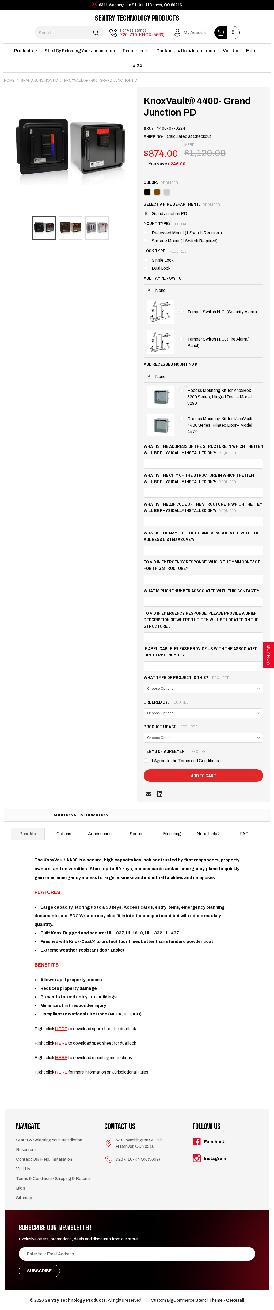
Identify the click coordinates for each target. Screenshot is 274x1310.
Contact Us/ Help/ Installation (185, 50)
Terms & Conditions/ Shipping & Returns (53, 1178)
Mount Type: (167, 223)
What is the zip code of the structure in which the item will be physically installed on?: (203, 507)
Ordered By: (166, 701)
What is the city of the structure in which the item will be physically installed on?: (199, 478)
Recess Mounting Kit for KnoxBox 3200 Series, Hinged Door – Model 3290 (219, 397)
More (251, 50)
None (160, 290)
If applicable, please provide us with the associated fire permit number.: (201, 651)
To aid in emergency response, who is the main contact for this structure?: (202, 565)
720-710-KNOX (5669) (142, 34)
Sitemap (24, 1198)
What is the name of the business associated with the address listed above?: (201, 536)
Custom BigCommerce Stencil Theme (187, 1300)
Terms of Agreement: (176, 751)
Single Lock (163, 260)
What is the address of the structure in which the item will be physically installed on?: (203, 449)
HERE (61, 1057)
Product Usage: (170, 726)
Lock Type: (165, 250)
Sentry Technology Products (137, 18)
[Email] (148, 794)
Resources (133, 50)
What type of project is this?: (186, 677)
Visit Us (230, 50)
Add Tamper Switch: (165, 277)
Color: (161, 182)
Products (23, 50)
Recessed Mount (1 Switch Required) (187, 233)
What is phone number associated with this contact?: (202, 590)
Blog (137, 65)
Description (25, 815)
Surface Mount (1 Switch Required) (185, 241)
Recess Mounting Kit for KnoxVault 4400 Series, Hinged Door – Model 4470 (220, 425)
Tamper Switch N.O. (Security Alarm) (222, 312)
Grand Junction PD (169, 213)
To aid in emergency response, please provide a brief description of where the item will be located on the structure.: (201, 619)
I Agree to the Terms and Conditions (185, 760)
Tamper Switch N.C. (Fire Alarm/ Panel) (218, 342)
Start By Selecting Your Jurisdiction (80, 50)
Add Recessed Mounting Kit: (173, 363)
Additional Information (80, 815)
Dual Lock (161, 268)
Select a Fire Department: (182, 204)
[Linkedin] (160, 794)
